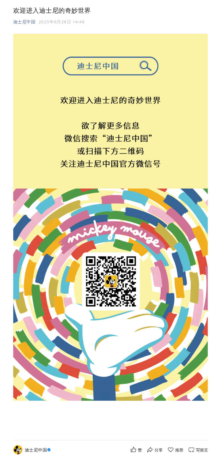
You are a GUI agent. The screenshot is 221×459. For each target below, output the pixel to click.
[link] (38, 450)
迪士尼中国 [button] (24, 22)
